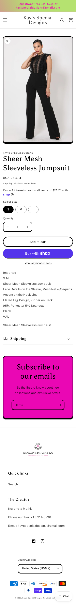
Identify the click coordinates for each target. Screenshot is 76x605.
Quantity (8, 218)
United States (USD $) (36, 568)
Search (13, 484)
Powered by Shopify (52, 598)
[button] (5, 20)
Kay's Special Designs (32, 598)
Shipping (8, 183)
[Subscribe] (59, 405)
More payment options (38, 263)
